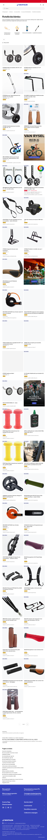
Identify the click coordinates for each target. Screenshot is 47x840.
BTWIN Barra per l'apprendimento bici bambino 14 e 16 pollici (11, 96)
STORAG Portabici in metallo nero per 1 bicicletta (33, 249)
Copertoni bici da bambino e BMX (9, 776)
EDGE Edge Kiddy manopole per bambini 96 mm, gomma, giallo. (13, 464)
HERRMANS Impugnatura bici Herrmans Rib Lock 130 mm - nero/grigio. (13, 681)
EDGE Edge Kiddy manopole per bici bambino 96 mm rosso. (11, 431)
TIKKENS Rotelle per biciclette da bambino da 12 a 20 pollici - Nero (34, 188)
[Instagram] (11, 807)
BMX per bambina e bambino (8, 771)
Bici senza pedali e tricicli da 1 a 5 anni (10, 752)
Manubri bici (4, 769)
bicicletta (5, 741)
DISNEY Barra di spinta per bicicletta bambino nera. (32, 343)
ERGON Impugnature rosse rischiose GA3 (33, 649)
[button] (41, 192)
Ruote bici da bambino (6, 751)
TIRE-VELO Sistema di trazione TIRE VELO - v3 (34, 220)
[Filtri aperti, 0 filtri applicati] (4, 39)
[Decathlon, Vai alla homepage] (22, 5)
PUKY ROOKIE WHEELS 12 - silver (10, 402)
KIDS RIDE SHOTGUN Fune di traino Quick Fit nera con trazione (13, 312)
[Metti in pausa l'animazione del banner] (42, 1)
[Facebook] (3, 807)
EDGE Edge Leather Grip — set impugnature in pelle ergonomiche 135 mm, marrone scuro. (13, 713)
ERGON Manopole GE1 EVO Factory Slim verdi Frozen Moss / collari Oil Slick (33, 496)
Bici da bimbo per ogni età (7, 757)
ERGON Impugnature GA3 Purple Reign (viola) (33, 557)
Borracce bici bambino (27, 32)
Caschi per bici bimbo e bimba (8, 762)
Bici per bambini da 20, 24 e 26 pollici (9, 772)
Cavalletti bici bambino (37, 32)
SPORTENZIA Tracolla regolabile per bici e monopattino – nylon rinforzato (12, 220)
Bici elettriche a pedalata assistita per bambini (11, 774)
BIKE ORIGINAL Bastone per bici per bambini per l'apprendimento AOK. (11, 157)
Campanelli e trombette (17, 33)
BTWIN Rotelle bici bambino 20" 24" (32, 67)
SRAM (17, 737)
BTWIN (3, 737)
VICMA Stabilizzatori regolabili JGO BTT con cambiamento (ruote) (13, 343)
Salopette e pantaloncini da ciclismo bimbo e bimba (12, 767)
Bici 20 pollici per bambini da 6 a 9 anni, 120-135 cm (12, 779)
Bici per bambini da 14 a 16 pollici (9, 759)
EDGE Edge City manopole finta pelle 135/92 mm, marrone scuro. (11, 650)
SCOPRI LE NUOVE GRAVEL (34, 157)
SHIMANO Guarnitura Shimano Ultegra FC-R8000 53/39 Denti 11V (12, 496)
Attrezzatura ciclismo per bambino (9, 766)
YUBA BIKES (21, 737)
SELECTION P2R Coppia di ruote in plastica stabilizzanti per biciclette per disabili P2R (34, 312)
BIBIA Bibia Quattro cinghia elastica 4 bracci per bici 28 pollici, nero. (11, 619)
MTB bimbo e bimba (6, 754)
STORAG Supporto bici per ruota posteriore (10, 249)
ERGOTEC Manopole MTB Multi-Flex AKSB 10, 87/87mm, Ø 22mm (12, 588)
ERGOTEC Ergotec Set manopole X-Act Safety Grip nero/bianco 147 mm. (33, 619)
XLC (14, 737)
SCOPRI (34, 403)
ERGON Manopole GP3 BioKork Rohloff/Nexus (10, 281)
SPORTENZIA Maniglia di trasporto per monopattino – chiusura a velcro (11, 557)
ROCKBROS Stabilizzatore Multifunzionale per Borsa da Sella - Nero (34, 96)
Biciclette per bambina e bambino (9, 761)
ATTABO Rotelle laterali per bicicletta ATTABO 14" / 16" (11, 127)
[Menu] (3, 4)
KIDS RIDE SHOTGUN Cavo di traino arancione (11, 525)
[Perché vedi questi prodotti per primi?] (2, 42)
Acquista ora (34, 281)
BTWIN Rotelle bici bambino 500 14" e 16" (12, 67)
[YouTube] (8, 807)
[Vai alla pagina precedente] (19, 724)
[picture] (12, 55)
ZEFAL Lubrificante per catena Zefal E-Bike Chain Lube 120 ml (34, 431)
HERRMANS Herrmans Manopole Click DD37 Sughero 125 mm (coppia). (33, 127)
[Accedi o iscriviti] (40, 4)
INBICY (7, 737)
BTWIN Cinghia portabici (8, 373)
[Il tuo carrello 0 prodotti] (43, 4)
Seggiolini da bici (5, 782)
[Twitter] (6, 807)
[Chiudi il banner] (44, 1)
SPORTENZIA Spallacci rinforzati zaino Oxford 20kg (33, 588)
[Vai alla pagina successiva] (27, 724)
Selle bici (4, 777)
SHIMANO (11, 737)
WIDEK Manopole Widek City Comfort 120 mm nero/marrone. (34, 681)
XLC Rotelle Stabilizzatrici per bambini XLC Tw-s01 (34, 374)
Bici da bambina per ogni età (8, 756)
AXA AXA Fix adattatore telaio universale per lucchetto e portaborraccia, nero (33, 464)
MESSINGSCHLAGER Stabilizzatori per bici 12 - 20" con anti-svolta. (12, 188)
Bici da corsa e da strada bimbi (8, 764)
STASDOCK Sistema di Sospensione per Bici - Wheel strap (33, 525)
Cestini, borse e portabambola (7, 33)
